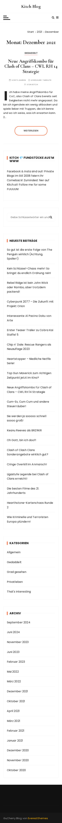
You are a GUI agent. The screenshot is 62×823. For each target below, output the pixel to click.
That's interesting (19, 592)
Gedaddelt (31, 53)
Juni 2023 (13, 652)
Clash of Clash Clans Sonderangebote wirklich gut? (27, 452)
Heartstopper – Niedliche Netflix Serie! (29, 361)
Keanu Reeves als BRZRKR (24, 430)
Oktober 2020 (16, 770)
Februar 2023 (16, 662)
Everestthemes (38, 818)
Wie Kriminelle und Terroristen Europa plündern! (27, 519)
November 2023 (18, 642)
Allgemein (13, 552)
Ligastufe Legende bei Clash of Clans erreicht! (28, 476)
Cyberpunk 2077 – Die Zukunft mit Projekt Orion (30, 304)
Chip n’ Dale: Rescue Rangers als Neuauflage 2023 (29, 347)
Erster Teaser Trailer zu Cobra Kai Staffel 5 (30, 332)
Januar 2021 (15, 741)
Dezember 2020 (18, 750)
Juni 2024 (13, 632)
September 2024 (18, 622)
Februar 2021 (15, 731)
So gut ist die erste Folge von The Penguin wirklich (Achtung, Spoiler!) (29, 254)
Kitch (35, 84)
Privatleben (15, 582)
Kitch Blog (31, 6)
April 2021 (13, 711)
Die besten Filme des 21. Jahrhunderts (23, 491)
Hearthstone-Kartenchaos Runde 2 (30, 505)
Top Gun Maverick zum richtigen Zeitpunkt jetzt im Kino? (29, 375)
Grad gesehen (17, 572)
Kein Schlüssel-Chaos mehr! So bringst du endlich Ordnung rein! (29, 271)
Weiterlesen (31, 130)
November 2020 (18, 760)
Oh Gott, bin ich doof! (21, 440)
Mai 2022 (13, 672)
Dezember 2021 (17, 691)
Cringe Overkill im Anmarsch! (27, 464)
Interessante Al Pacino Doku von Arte (29, 318)
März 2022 (14, 681)
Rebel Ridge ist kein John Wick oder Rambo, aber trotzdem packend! (27, 287)
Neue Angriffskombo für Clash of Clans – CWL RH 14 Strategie (31, 66)
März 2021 (13, 721)
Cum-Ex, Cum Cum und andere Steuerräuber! (28, 404)
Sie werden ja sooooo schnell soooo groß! (26, 418)
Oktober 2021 (16, 701)
